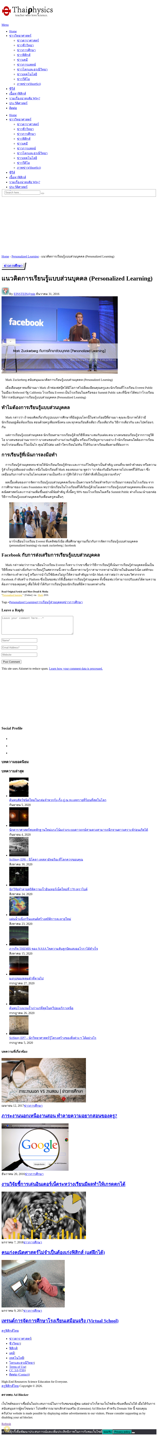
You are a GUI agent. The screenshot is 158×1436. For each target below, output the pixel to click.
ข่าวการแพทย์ (26, 64)
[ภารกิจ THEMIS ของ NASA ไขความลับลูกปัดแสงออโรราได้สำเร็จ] (19, 944)
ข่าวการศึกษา (26, 50)
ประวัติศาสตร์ (18, 103)
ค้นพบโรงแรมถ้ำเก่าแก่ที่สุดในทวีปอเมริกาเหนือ (41, 1008)
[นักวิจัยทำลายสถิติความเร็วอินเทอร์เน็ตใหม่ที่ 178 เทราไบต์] (19, 885)
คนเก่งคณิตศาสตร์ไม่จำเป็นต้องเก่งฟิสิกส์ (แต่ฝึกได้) (53, 1252)
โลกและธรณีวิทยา (21, 1362)
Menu (5, 24)
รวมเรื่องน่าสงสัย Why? (24, 98)
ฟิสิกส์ (13, 1348)
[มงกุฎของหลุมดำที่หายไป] (19, 974)
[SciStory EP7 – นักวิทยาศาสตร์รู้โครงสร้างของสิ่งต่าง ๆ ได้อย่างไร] (19, 1033)
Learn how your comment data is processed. (76, 668)
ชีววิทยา (14, 1343)
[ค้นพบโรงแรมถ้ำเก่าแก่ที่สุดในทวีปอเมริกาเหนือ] (19, 1004)
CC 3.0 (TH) (17, 1370)
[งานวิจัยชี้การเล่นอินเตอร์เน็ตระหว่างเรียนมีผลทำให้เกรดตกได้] (79, 1147)
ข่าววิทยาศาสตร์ (20, 35)
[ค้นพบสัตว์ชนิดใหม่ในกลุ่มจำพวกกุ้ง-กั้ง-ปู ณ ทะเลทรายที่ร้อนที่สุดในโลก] (19, 795)
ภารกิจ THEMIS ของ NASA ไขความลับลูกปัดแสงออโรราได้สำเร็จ (53, 948)
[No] (133, 1432)
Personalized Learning (25, 256)
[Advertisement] (79, 224)
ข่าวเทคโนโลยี (27, 74)
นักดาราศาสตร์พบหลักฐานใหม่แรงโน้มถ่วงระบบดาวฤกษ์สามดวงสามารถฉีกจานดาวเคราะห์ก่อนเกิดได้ (78, 829)
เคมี (11, 1353)
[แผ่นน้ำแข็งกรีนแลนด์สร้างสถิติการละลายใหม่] (19, 914)
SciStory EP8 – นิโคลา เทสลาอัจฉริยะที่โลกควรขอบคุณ (46, 859)
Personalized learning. (13, 595)
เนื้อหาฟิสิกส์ (17, 93)
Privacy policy (122, 1431)
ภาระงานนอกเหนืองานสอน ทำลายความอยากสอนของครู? (59, 1115)
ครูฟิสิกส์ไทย (10, 1330)
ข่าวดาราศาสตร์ (28, 40)
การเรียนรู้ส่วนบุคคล (50, 602)
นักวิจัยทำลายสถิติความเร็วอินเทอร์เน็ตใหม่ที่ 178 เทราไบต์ (48, 889)
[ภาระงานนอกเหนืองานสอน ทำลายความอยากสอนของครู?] (79, 1080)
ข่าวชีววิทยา (25, 45)
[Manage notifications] (7, 1429)
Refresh (6, 1424)
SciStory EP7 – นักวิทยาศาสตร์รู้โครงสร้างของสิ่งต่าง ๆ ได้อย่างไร (52, 1038)
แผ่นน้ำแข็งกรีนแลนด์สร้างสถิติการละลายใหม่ (40, 919)
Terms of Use (17, 1366)
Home (13, 31)
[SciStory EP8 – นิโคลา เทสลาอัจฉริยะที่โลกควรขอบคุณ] (19, 855)
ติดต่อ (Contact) (19, 1374)
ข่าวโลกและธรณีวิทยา (32, 69)
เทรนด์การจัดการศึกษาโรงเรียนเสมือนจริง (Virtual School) (60, 1320)
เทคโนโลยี (16, 1358)
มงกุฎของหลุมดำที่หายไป (26, 978)
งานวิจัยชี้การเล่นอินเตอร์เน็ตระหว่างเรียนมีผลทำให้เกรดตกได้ (63, 1184)
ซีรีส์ (12, 88)
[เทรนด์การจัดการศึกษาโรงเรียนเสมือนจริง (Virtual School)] (79, 1284)
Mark (40, 595)
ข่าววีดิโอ (23, 79)
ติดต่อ (13, 108)
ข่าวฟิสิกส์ (23, 55)
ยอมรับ (107, 1431)
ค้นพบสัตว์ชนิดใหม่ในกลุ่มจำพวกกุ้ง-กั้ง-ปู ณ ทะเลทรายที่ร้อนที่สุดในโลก (57, 800)
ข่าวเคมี (22, 59)
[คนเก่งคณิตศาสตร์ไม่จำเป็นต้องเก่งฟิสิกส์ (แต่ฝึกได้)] (79, 1216)
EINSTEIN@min (24, 294)
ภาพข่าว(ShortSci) (29, 84)
